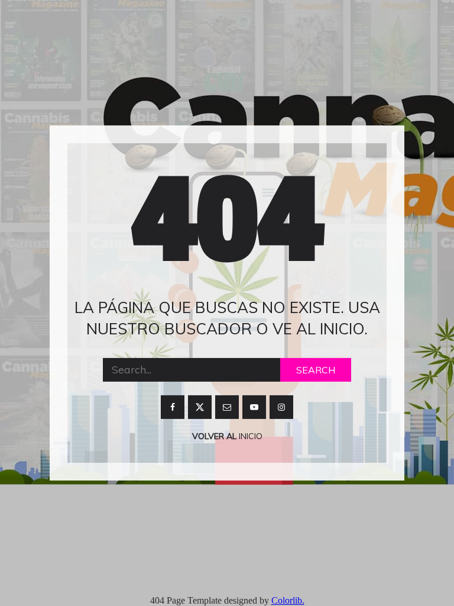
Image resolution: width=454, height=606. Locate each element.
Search (315, 370)
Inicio (249, 436)
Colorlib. (287, 600)
